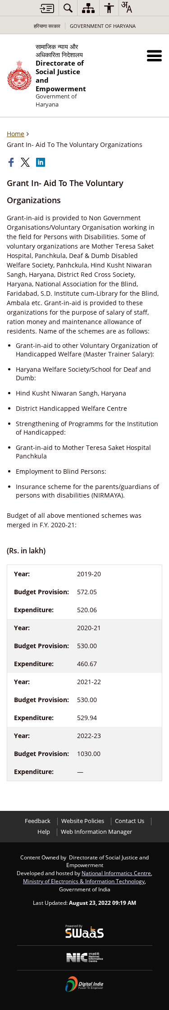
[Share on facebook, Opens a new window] (12, 162)
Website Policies (82, 821)
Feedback (37, 821)
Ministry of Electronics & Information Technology (84, 881)
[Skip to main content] (47, 8)
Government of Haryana (103, 25)
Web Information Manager (96, 832)
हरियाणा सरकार (47, 25)
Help (43, 832)
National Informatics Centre (116, 873)
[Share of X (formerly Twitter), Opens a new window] (26, 162)
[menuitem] (68, 8)
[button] (154, 55)
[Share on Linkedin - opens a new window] (41, 162)
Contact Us (129, 821)
